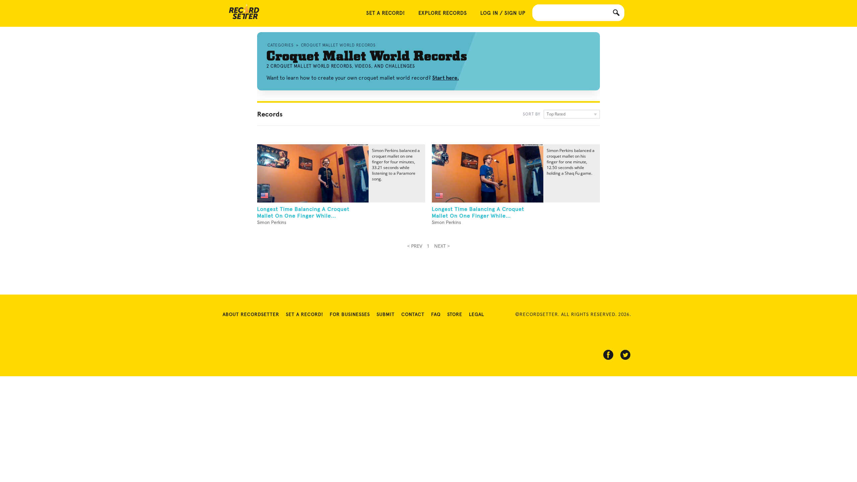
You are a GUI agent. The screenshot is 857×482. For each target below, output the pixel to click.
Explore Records (442, 13)
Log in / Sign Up (503, 13)
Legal (476, 314)
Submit (386, 314)
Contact (412, 314)
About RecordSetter (251, 314)
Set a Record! (304, 314)
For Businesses (350, 314)
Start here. (445, 78)
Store (454, 314)
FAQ (436, 314)
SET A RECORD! (385, 13)
